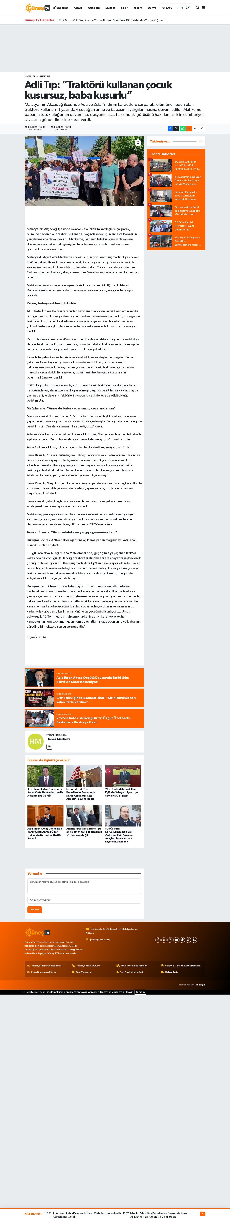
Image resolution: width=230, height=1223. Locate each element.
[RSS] (194, 940)
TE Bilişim (200, 984)
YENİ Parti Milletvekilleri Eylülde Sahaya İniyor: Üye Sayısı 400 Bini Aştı (104, 23)
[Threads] (188, 940)
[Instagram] (170, 940)
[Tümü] (201, 141)
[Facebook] (158, 940)
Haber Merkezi (58, 739)
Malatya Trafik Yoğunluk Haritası (182, 965)
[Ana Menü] (202, 8)
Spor (124, 7)
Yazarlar (62, 7)
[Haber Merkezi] (35, 741)
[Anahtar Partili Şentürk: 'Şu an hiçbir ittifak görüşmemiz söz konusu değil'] (84, 815)
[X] (164, 940)
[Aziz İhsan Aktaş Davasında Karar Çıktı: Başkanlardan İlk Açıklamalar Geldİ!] (45, 776)
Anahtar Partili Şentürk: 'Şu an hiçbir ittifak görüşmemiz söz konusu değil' (84, 831)
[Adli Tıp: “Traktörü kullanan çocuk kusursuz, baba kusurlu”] (84, 171)
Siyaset (110, 7)
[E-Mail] (49, 747)
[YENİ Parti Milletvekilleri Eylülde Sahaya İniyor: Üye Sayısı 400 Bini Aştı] (123, 776)
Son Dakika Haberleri (131, 972)
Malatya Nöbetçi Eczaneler (46, 965)
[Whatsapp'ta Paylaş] (183, 128)
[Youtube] (176, 940)
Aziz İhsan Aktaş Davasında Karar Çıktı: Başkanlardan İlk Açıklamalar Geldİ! (45, 792)
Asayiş (78, 7)
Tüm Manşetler (84, 972)
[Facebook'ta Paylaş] (170, 128)
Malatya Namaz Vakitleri (134, 965)
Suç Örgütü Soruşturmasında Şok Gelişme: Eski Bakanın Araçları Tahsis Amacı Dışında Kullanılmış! (119, 835)
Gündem (94, 7)
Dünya (152, 7)
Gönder (35, 909)
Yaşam (137, 7)
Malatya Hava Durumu (89, 965)
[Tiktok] (182, 940)
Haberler (30, 76)
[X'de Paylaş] (176, 128)
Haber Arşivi (171, 972)
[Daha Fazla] (189, 128)
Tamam (140, 992)
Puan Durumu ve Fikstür (44, 972)
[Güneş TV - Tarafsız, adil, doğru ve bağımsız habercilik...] (37, 8)
